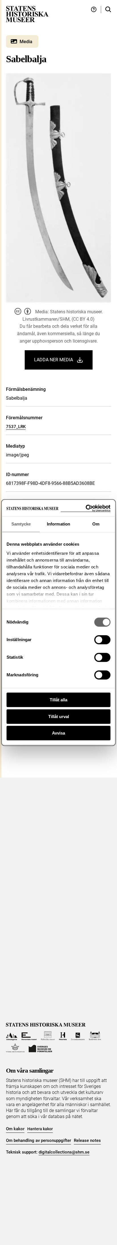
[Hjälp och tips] (94, 9)
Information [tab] (58, 524)
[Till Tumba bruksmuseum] (15, 1048)
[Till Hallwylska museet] (48, 1035)
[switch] (102, 639)
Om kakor (15, 1128)
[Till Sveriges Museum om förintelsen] (40, 1048)
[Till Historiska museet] (63, 1035)
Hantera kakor (40, 1129)
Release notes (87, 1140)
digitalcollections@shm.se (64, 1152)
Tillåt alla (58, 699)
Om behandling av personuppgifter (38, 1140)
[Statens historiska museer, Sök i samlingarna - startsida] (27, 14)
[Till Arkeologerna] (12, 1035)
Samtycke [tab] (21, 524)
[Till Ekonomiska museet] (29, 1035)
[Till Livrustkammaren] (78, 1035)
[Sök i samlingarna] (108, 9)
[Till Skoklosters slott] (95, 1035)
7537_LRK (16, 426)
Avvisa (58, 733)
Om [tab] (95, 524)
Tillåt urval (58, 716)
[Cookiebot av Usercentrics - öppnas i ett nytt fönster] (85, 508)
